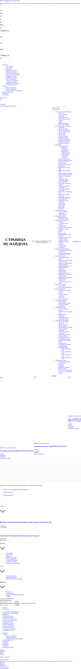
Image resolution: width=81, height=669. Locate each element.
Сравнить (5, 646)
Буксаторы (61, 116)
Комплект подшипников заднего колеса (65, 261)
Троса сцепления (63, 299)
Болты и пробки (63, 114)
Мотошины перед (63, 219)
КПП (60, 231)
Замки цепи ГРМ (63, 161)
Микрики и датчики (64, 367)
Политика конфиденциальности (15, 594)
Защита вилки (62, 214)
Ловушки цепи (63, 336)
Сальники (61, 203)
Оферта (8, 596)
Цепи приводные (63, 347)
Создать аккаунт (4, 659)
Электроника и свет (11, 85)
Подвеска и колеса (11, 557)
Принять (2, 662)
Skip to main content (14, 0)
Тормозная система (11, 82)
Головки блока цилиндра (65, 160)
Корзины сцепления (64, 334)
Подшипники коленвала (65, 174)
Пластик (61, 236)
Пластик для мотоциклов (13, 75)
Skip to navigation (4, 0)
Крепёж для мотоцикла (65, 253)
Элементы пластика (64, 254)
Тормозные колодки (64, 140)
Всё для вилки (62, 226)
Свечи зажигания (63, 136)
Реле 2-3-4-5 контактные (65, 370)
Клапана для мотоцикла (65, 164)
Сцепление (62, 247)
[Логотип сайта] (5, 62)
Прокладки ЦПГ (63, 199)
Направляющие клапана (65, 234)
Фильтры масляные (64, 143)
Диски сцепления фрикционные (63, 325)
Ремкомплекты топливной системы (66, 156)
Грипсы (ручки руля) (64, 119)
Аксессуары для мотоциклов (63, 111)
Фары (60, 373)
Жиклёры (64, 147)
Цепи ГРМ (61, 206)
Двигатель (9, 69)
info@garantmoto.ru (8, 495)
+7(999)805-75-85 (4, 30)
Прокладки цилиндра (64, 197)
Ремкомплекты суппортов (63, 315)
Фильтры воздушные (64, 141)
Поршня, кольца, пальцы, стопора (63, 239)
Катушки (61, 364)
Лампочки (61, 366)
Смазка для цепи (63, 137)
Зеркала (61, 120)
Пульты (61, 293)
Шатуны (61, 209)
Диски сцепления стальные (63, 322)
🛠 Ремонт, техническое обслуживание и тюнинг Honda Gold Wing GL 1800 (25, 522)
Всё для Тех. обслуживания (63, 126)
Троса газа (61, 297)
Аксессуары (9, 66)
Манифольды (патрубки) (65, 149)
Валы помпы (62, 301)
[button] (3, 455)
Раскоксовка (62, 134)
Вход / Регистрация (8, 647)
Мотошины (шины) (11, 72)
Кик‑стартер (62, 163)
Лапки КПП (62, 286)
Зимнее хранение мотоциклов (14, 90)
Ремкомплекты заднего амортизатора (65, 275)
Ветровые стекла (63, 117)
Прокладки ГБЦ (63, 181)
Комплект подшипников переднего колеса (65, 263)
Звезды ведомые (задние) (65, 327)
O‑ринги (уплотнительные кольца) (63, 223)
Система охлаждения (12, 80)
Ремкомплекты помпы (65, 303)
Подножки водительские (65, 287)
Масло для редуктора (64, 131)
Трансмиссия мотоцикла (13, 83)
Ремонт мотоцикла (11, 87)
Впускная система (64, 146)
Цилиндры (62, 207)
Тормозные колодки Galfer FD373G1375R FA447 (16, 451)
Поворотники (62, 368)
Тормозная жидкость (64, 139)
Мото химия (62, 133)
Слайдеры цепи (63, 346)
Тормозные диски (63, 317)
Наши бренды (10, 593)
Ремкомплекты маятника (65, 277)
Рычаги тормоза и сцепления (63, 295)
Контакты (9, 591)
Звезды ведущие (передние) (63, 329)
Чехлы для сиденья (64, 124)
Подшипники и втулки (65, 237)
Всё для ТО (9, 67)
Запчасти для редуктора (65, 227)
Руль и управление (11, 79)
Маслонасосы (62, 233)
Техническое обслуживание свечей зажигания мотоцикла (19, 536)
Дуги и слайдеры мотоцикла (63, 212)
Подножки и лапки (11, 77)
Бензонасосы (62, 363)
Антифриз (61, 127)
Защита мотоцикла (11, 70)
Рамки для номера (63, 123)
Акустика (61, 113)
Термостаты (62, 306)
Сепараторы (62, 204)
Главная (2, 106)
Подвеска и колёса (11, 76)
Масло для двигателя (64, 130)
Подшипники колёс (64, 273)
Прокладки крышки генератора (64, 186)
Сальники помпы (63, 304)
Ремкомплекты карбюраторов (66, 152)
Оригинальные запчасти (13, 73)
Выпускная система (64, 159)
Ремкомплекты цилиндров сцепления (65, 343)
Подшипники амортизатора (62, 271)
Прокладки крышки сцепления (64, 189)
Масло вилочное (63, 129)
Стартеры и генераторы (65, 371)
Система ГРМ (62, 246)
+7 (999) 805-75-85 (8, 492)
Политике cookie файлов (67, 661)
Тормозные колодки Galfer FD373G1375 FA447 (50, 446)
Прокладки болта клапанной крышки (64, 179)
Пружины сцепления (64, 338)
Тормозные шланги (64, 319)
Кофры (60, 121)
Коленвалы (62, 166)
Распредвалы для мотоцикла (63, 201)
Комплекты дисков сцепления (64, 332)
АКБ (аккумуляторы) (64, 361)
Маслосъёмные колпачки (65, 173)
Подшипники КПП (64, 337)
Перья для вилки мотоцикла (63, 268)
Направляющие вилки (65, 266)
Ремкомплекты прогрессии (63, 279)
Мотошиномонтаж (11, 89)
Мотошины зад (63, 217)
